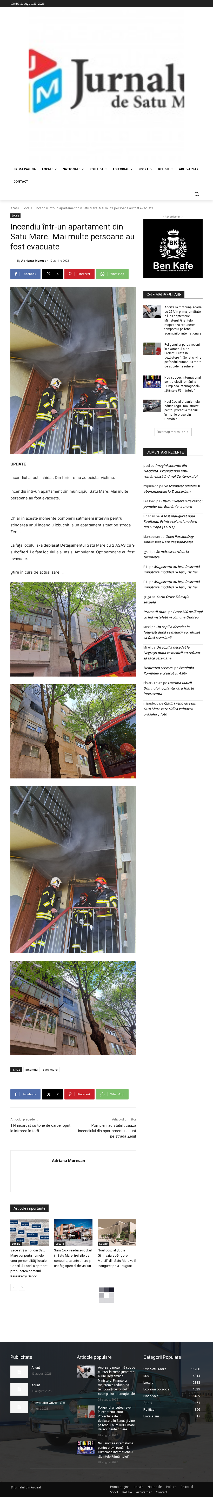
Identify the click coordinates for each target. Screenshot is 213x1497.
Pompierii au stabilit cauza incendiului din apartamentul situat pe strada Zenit (107, 1131)
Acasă (14, 208)
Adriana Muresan (35, 260)
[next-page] (22, 1287)
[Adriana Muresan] (13, 260)
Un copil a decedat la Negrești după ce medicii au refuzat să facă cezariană (171, 632)
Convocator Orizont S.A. (48, 1403)
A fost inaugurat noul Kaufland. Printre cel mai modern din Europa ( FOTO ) (170, 521)
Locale (27, 208)
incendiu (31, 1069)
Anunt (35, 1367)
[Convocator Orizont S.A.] (19, 1407)
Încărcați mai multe (171, 432)
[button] (196, 194)
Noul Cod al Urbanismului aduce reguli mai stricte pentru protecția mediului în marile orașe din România (182, 410)
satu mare (50, 1069)
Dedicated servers (157, 667)
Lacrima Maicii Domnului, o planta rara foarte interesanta (168, 688)
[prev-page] (13, 1287)
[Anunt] (19, 1372)
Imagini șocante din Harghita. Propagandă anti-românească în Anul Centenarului (170, 471)
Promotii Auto (154, 611)
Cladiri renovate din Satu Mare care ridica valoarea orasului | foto (169, 708)
